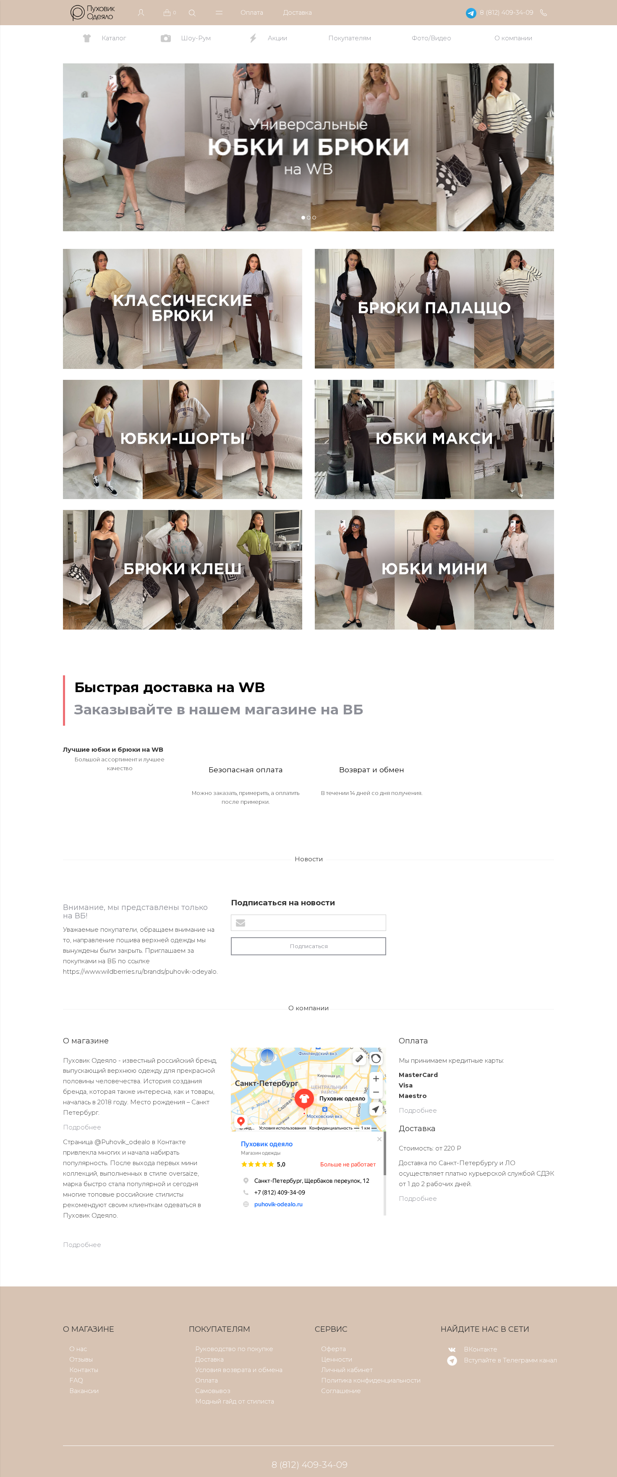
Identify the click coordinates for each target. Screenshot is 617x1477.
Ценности (336, 1359)
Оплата (252, 12)
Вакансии (84, 1391)
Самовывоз (212, 1391)
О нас (78, 1349)
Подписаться (309, 946)
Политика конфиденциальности (371, 1380)
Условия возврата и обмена (238, 1370)
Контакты (83, 1370)
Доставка (297, 12)
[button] (80, 147)
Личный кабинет (347, 1370)
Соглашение (341, 1391)
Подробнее (82, 1127)
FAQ (76, 1380)
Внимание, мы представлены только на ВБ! (135, 911)
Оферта (333, 1349)
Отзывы (81, 1359)
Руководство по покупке (234, 1349)
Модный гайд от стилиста (234, 1401)
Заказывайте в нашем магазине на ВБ (218, 709)
